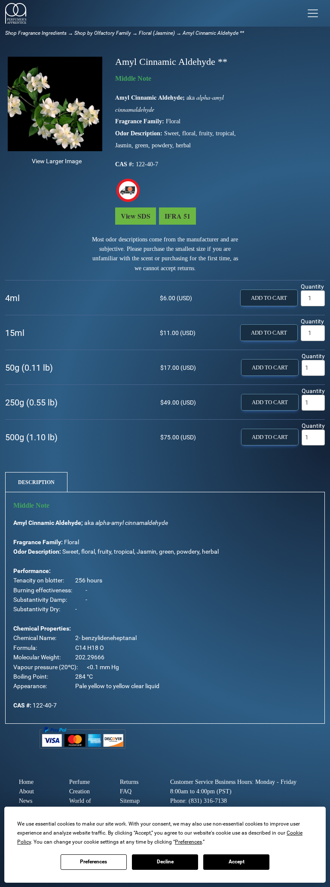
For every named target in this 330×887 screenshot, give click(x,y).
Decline (165, 862)
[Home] (15, 13)
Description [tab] (36, 482)
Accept (236, 862)
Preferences (93, 862)
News (25, 801)
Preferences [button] (188, 842)
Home (26, 782)
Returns (129, 782)
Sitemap (130, 801)
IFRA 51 (177, 216)
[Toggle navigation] (313, 13)
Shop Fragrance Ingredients (36, 33)
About (26, 791)
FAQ (125, 791)
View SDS (135, 216)
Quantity (312, 286)
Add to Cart (269, 298)
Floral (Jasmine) (157, 33)
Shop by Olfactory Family (102, 33)
